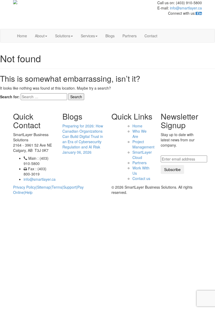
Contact (150, 35)
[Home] (50, 2)
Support (69, 187)
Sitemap (44, 187)
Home (22, 35)
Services (88, 35)
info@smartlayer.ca (186, 8)
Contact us (141, 178)
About (40, 35)
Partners (129, 35)
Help (29, 192)
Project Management (143, 144)
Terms (57, 187)
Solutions (62, 35)
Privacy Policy (24, 187)
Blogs (110, 35)
